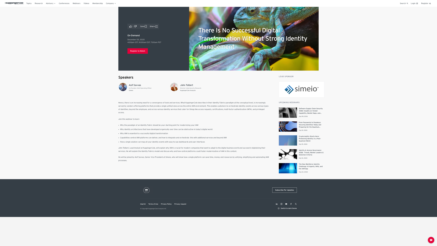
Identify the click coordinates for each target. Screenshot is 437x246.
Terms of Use (153, 204)
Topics (29, 3)
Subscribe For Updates (284, 190)
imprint (143, 204)
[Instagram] (281, 204)
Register (424, 3)
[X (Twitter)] (296, 204)
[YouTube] (286, 204)
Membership (97, 3)
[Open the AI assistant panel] (431, 240)
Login (413, 3)
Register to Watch (137, 51)
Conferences (64, 3)
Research (39, 3)
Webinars (76, 3)
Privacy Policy (166, 204)
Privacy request (180, 204)
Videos (86, 3)
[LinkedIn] (277, 204)
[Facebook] (291, 204)
